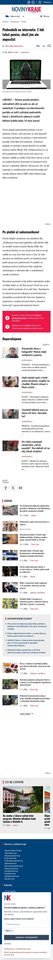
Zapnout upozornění (26, 937)
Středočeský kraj (11, 876)
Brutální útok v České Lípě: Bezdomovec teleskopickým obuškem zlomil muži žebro (32, 553)
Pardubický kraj (11, 871)
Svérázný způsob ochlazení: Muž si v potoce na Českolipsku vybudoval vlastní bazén (35, 682)
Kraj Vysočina (10, 858)
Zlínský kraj (9, 878)
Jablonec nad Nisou (37, 593)
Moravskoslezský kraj (13, 866)
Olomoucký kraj (11, 868)
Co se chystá (14, 782)
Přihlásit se (47, 2)
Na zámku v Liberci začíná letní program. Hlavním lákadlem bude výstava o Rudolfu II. (19, 818)
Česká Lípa (35, 544)
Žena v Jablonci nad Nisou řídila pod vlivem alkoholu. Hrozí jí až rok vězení (35, 666)
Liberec (33, 515)
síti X (28, 325)
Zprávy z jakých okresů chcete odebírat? (19, 919)
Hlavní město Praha (12, 850)
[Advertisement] (26, 202)
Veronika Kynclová (14, 46)
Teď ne (7, 944)
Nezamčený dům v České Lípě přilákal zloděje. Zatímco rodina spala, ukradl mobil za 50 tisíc (33, 537)
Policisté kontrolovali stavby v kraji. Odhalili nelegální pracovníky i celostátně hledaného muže (35, 698)
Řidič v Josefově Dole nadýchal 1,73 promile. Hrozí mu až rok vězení (33, 585)
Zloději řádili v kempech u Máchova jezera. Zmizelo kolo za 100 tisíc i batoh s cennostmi (34, 601)
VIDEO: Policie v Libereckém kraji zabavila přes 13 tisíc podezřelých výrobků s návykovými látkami (25, 643)
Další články (25, 713)
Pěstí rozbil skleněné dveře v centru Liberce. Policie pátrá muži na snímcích (34, 569)
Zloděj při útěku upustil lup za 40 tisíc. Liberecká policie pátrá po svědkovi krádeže (26, 651)
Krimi (23, 21)
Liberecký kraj (10, 863)
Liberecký (15, 16)
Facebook (28, 2)
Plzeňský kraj (10, 873)
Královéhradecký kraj (13, 860)
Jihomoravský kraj (12, 855)
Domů (5, 21)
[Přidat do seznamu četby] (49, 45)
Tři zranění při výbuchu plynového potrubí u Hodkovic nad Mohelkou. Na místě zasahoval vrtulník (35, 508)
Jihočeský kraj (10, 853)
